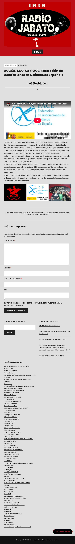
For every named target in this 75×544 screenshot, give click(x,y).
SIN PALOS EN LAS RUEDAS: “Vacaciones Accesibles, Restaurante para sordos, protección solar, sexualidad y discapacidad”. (54, 347)
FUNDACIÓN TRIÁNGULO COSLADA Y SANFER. (18, 439)
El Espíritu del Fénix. (10, 417)
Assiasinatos (8, 384)
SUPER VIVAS (8, 509)
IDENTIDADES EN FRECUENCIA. (13, 450)
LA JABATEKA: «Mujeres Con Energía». (51, 356)
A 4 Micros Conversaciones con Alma (16, 366)
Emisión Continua (64, 532)
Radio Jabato (44, 215)
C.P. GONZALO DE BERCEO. (12, 397)
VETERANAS (7, 520)
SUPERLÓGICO (8, 511)
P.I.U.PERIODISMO (9, 481)
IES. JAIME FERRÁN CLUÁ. (11, 454)
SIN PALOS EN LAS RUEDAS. (12, 503)
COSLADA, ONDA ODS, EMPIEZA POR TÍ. (16, 408)
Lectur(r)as (8, 470)
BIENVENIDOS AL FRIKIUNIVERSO (14, 391)
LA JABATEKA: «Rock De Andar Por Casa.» (52, 339)
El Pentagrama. (9, 421)
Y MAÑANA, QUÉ (9, 525)
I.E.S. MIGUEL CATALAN (11, 448)
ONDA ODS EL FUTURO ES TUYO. (14, 478)
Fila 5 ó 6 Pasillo (9, 437)
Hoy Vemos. (8, 443)
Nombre (7, 268)
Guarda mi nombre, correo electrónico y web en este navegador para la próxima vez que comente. (33, 304)
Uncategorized (9, 518)
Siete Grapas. (8, 500)
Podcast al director (10, 487)
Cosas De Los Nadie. (10, 404)
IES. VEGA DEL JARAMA (11, 456)
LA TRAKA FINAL (9, 467)
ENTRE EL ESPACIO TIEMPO (12, 432)
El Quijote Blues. (9, 426)
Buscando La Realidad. (11, 393)
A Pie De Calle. (8, 369)
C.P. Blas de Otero (10, 395)
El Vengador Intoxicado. (12, 428)
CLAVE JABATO (9, 399)
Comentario (9, 241)
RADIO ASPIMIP (8, 489)
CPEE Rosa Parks (9, 410)
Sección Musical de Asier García (15, 498)
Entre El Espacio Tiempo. (12, 434)
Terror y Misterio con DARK (13, 514)
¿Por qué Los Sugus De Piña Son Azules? (17, 527)
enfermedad (40, 213)
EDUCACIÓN (8, 413)
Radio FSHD (7, 494)
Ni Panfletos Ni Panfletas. (12, 474)
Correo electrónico (13, 279)
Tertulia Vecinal (9, 516)
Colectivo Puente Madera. (13, 402)
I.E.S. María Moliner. (10, 445)
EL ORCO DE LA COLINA (11, 419)
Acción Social (22, 65)
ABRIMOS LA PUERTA (10, 371)
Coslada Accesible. (10, 406)
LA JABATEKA (8, 461)
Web (5, 290)
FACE (46, 213)
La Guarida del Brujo (10, 459)
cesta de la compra (29, 213)
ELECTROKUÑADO (9, 430)
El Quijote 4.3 (8, 423)
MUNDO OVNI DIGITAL (11, 472)
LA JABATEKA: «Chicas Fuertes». (49, 326)
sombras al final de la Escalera (14, 505)
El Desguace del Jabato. (12, 415)
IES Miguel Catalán (10, 452)
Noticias (6, 476)
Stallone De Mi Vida (10, 507)
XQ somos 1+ (8, 522)
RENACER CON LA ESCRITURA (13, 496)
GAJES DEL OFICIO (10, 441)
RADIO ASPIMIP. (9, 492)
